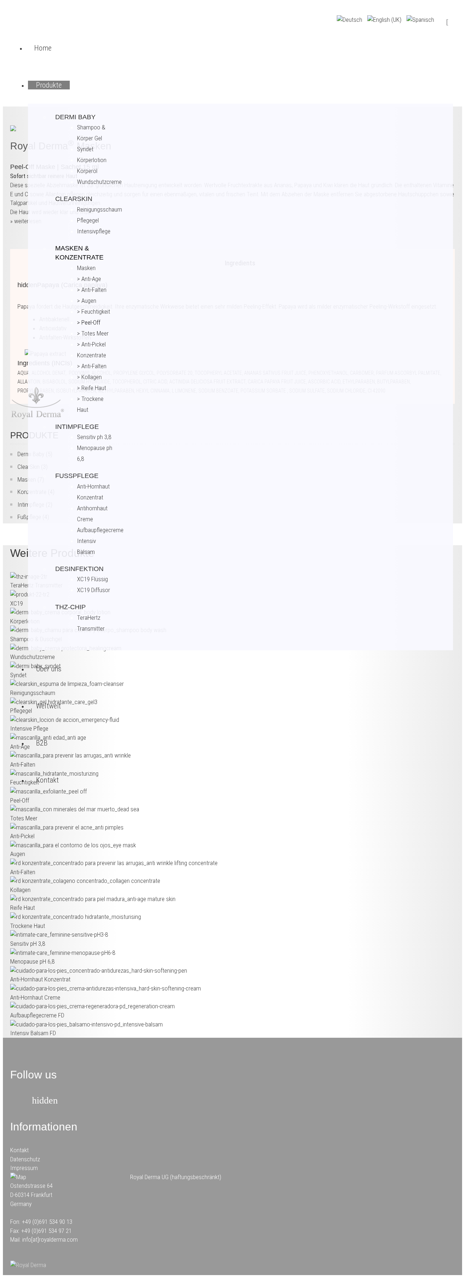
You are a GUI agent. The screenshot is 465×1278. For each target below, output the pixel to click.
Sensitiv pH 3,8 (27, 943)
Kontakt (19, 1150)
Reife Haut (22, 907)
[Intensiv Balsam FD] (86, 1024)
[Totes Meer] (74, 809)
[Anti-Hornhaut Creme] (105, 988)
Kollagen (20, 889)
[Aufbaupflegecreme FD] (92, 1006)
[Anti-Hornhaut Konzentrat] (98, 970)
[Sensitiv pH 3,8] (59, 934)
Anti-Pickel (22, 836)
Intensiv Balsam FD (33, 1033)
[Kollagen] (85, 880)
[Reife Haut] (92, 899)
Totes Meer (23, 818)
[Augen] (73, 845)
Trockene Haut (27, 925)
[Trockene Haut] (75, 916)
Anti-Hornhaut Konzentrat (40, 979)
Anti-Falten (22, 872)
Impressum (24, 1168)
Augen (17, 853)
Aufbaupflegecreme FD (37, 1015)
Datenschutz (25, 1159)
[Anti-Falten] (114, 863)
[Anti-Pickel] (67, 827)
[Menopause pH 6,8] (62, 952)
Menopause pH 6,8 (32, 961)
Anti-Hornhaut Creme (35, 997)
